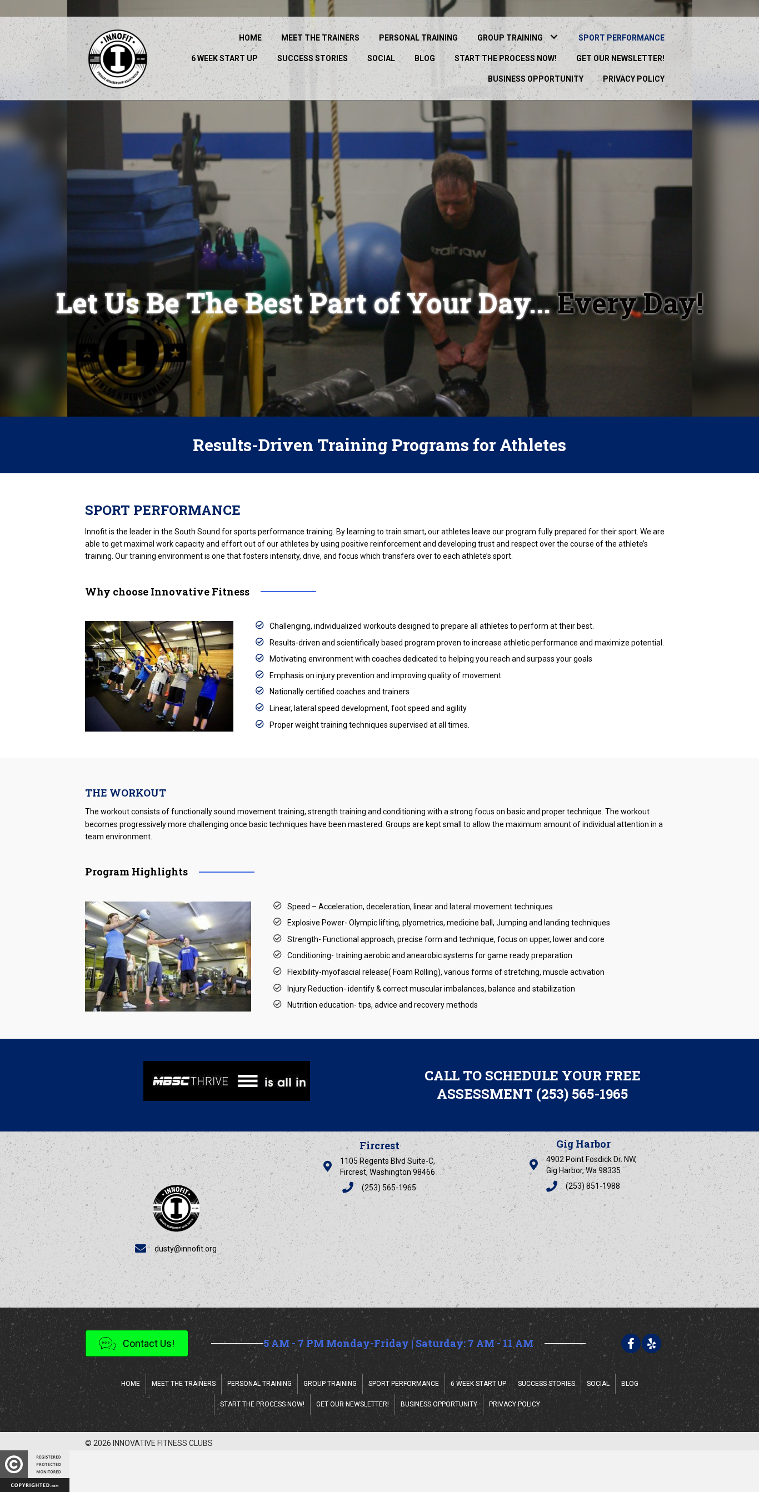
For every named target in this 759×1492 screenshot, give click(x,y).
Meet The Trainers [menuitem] (184, 1384)
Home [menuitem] (130, 1384)
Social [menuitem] (598, 1384)
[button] (554, 36)
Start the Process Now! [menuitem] (262, 1404)
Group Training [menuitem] (330, 1384)
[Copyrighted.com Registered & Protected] (34, 1470)
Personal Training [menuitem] (259, 1384)
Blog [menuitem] (629, 1384)
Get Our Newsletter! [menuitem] (352, 1404)
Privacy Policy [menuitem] (514, 1404)
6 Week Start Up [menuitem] (478, 1384)
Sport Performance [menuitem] (403, 1384)
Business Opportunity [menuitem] (439, 1404)
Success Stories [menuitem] (546, 1384)
